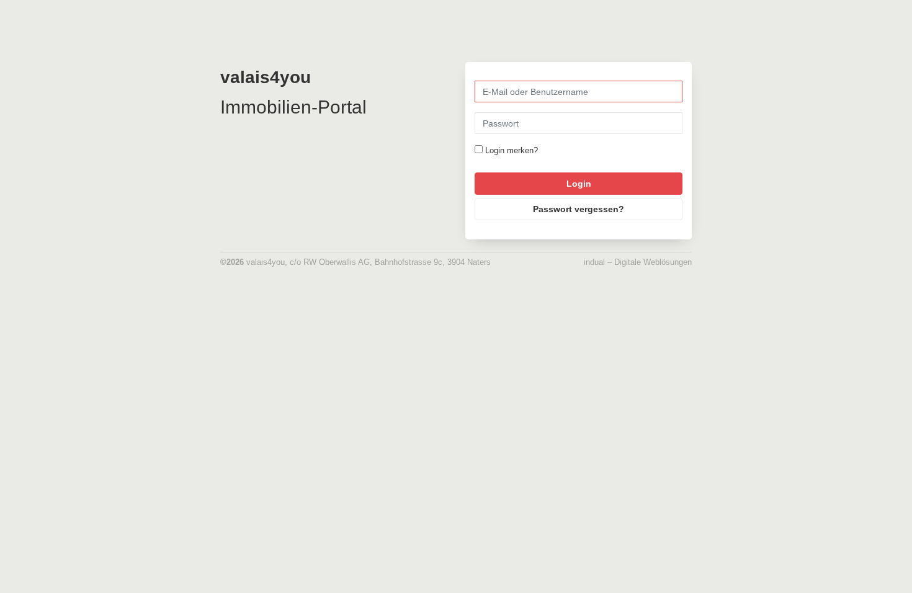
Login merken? (511, 150)
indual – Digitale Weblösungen (638, 262)
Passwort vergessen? (578, 209)
